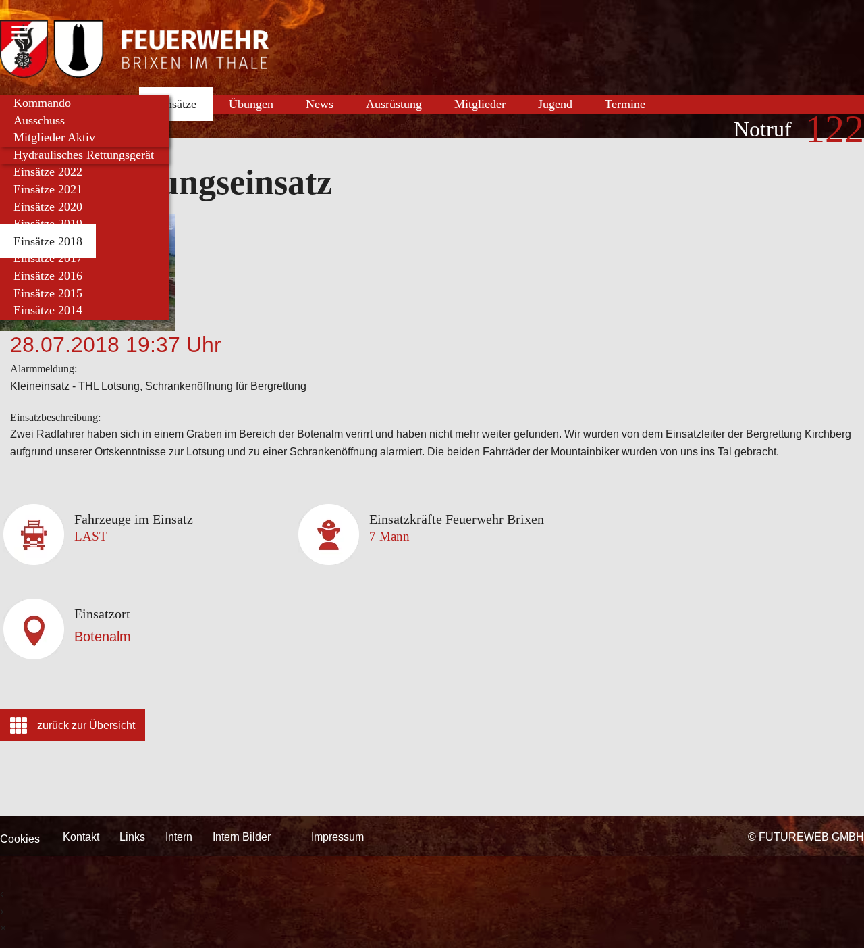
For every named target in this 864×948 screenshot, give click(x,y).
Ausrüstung (394, 104)
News (319, 104)
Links (132, 837)
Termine (625, 104)
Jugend (555, 104)
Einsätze (175, 104)
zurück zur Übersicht (86, 725)
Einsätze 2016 (48, 275)
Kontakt (81, 837)
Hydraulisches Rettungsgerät (84, 154)
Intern (178, 837)
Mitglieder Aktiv (54, 137)
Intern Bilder (242, 837)
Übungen (251, 104)
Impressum (337, 837)
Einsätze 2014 (48, 310)
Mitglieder (480, 104)
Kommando (42, 102)
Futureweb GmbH (811, 837)
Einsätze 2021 (48, 189)
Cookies (20, 839)
